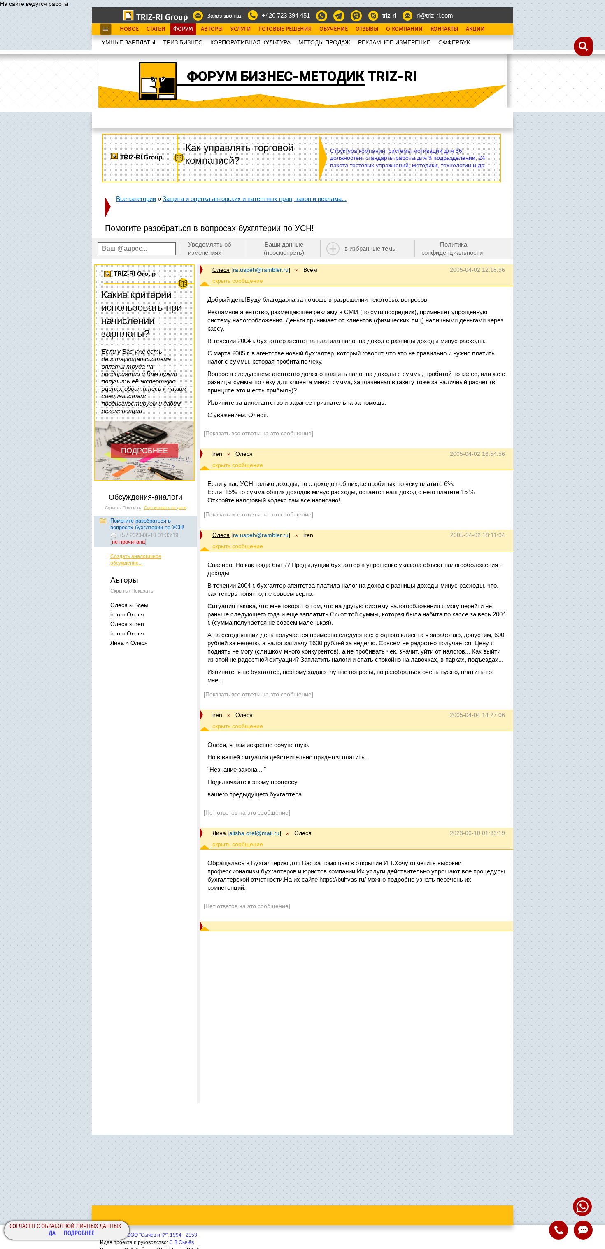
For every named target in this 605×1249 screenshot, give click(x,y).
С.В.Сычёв (181, 1242)
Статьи (156, 29)
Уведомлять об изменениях (209, 248)
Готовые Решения (285, 29)
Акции (475, 29)
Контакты (444, 29)
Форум (183, 29)
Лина (219, 833)
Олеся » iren (127, 624)
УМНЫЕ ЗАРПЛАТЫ (128, 42)
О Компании (404, 29)
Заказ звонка (224, 15)
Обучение (333, 29)
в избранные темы (370, 248)
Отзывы (367, 29)
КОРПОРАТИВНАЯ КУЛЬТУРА (250, 42)
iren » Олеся (127, 614)
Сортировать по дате (165, 507)
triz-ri (389, 15)
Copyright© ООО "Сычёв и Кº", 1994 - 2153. (149, 1235)
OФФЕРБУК (454, 42)
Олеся (221, 269)
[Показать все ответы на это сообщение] (258, 433)
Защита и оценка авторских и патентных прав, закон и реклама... (255, 198)
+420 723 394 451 (286, 15)
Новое (129, 29)
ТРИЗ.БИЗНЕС (182, 42)
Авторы (212, 29)
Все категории (136, 198)
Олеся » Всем (129, 605)
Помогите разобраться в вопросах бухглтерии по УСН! (147, 524)
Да (52, 1233)
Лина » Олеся (129, 643)
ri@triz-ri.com (435, 15)
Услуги (240, 29)
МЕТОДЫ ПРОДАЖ (324, 42)
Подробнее (79, 1233)
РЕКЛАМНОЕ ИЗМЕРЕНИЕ (394, 42)
